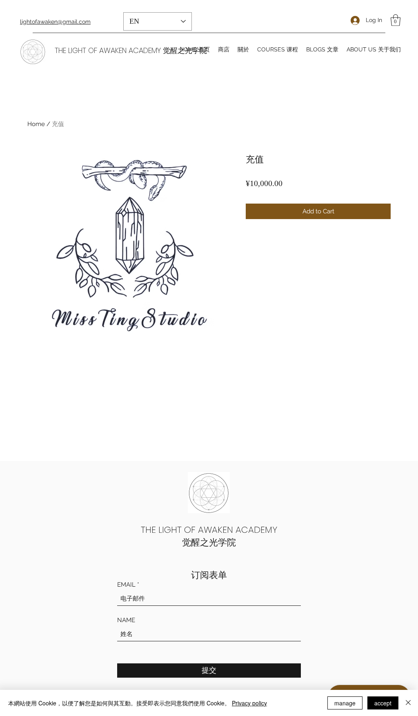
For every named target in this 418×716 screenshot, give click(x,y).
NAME (126, 620)
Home (36, 124)
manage (345, 703)
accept (382, 703)
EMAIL (126, 585)
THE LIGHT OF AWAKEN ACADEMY (209, 529)
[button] (395, 20)
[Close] (408, 702)
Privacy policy (249, 703)
